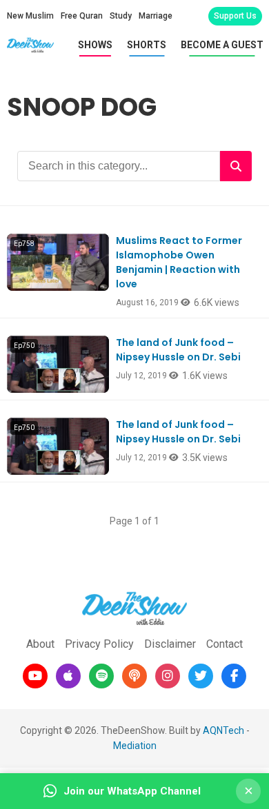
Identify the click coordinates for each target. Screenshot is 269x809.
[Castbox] (134, 676)
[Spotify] (101, 676)
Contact (224, 644)
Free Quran (82, 16)
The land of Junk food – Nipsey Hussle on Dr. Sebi (178, 350)
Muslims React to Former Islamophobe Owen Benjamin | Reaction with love (179, 262)
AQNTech (223, 730)
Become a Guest (222, 44)
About (40, 644)
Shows (95, 44)
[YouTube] (35, 676)
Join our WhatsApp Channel (132, 791)
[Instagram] (167, 676)
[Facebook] (233, 676)
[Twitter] (200, 676)
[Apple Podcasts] (68, 676)
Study (121, 16)
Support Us (235, 16)
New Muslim (30, 16)
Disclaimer (170, 644)
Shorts (146, 44)
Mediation (135, 745)
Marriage (155, 16)
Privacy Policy (99, 644)
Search (236, 166)
